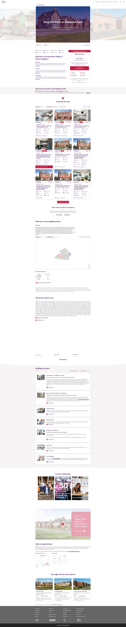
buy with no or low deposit (83, 399)
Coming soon (87, 237)
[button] (61, 255)
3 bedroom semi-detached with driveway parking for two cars (62, 186)
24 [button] (36, 565)
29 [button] (46, 565)
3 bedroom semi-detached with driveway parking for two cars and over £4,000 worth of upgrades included (43, 187)
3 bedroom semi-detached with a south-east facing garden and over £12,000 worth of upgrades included (43, 156)
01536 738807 (79, 58)
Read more (88, 92)
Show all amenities (63, 359)
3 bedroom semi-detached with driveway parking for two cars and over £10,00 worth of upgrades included (81, 156)
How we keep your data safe (73, 551)
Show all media (86, 45)
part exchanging (56, 458)
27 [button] (42, 565)
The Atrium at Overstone (80, 591)
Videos (47, 45)
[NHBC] (52, 620)
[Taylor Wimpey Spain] (37, 620)
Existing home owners (74, 370)
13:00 (59, 558)
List (89, 106)
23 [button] (48, 563)
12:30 (54, 558)
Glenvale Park (39, 591)
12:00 (64, 555)
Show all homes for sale (63, 202)
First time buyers (83, 370)
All (89, 370)
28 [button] (44, 565)
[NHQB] (64, 620)
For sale (81, 237)
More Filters (63, 106)
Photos (40, 45)
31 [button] (36, 566)
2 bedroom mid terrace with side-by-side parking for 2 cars (44, 126)
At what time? (54, 553)
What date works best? (39, 553)
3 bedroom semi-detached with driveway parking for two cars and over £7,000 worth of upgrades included (81, 187)
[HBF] (79, 620)
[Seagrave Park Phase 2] (63, 524)
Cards (85, 106)
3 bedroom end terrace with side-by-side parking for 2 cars (81, 126)
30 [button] (48, 565)
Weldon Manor (59, 591)
